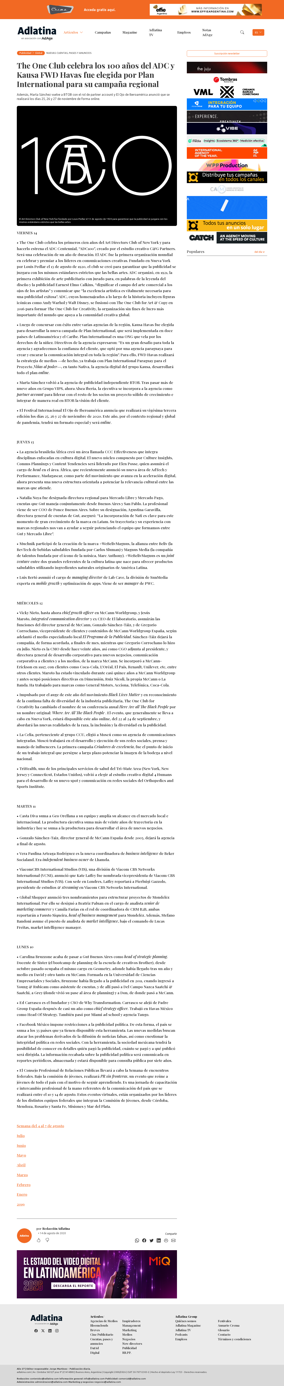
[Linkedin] (158, 1240)
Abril (21, 1164)
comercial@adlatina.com (132, 1378)
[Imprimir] (166, 1240)
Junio (21, 1145)
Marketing (129, 1330)
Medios (127, 1334)
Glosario (224, 1330)
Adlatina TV (155, 32)
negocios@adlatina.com (107, 1382)
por (53, 1228)
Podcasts (181, 1334)
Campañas (103, 32)
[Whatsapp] (137, 1240)
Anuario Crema (228, 1325)
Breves (95, 1330)
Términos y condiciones (234, 1339)
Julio (21, 1135)
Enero (22, 1194)
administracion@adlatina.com (51, 1382)
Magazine (129, 32)
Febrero (24, 1184)
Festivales (224, 1321)
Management (131, 1325)
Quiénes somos (185, 1321)
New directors (132, 1343)
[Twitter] (151, 1240)
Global (38, 53)
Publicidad (25, 53)
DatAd (94, 1348)
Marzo (22, 1174)
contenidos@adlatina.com (44, 1378)
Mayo (21, 1155)
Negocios (128, 1339)
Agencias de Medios (103, 1321)
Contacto (224, 1334)
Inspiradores (131, 1321)
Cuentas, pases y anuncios (101, 1341)
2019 (21, 1204)
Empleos (184, 32)
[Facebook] (144, 1240)
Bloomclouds (99, 1325)
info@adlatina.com (94, 1378)
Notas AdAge (207, 32)
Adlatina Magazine (188, 1325)
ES (256, 32)
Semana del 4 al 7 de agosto (40, 1125)
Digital (94, 1353)
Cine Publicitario (101, 1334)
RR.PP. (126, 1353)
